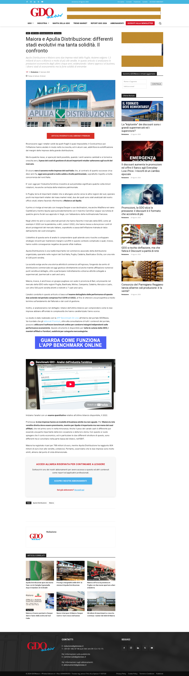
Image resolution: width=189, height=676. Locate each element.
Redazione (34, 72)
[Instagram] (31, 2)
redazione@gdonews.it (73, 646)
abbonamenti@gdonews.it (75, 665)
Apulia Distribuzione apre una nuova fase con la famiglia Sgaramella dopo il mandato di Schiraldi (39, 585)
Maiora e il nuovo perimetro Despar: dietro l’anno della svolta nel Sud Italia (39, 615)
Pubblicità (159, 674)
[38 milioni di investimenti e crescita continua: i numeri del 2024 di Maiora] (101, 601)
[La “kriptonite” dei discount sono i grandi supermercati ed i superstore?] (142, 111)
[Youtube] (42, 2)
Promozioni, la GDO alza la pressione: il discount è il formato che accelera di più (141, 211)
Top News (58, 33)
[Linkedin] (34, 2)
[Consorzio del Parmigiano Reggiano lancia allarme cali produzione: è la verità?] (142, 271)
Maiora (51, 503)
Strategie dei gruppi (46, 33)
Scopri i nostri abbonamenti (70, 481)
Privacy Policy (121, 674)
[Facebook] (27, 2)
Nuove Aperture (93, 579)
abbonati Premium (52, 321)
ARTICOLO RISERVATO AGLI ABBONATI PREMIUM (70, 136)
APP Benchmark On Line (68, 318)
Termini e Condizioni (147, 674)
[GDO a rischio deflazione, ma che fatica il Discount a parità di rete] (142, 234)
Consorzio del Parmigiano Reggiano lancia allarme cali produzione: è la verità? (142, 288)
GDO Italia (35, 33)
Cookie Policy (132, 674)
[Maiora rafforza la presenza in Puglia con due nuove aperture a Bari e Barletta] (101, 570)
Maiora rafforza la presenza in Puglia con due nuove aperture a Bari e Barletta (101, 585)
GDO (28, 33)
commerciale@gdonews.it (75, 657)
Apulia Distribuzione (40, 503)
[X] (38, 2)
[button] (160, 23)
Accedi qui (79, 490)
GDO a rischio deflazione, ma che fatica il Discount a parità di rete (140, 249)
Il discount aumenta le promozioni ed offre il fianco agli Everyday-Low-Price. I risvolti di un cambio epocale (141, 169)
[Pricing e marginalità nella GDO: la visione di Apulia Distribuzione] (71, 570)
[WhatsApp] (112, 75)
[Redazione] (27, 72)
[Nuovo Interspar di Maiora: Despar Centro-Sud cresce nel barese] (71, 601)
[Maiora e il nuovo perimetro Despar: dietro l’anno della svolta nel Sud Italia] (40, 601)
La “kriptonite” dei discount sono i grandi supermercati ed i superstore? (141, 127)
